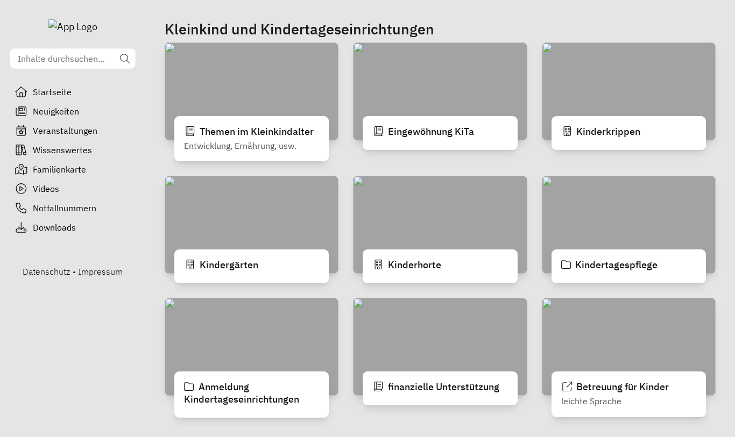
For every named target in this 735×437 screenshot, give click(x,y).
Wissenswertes (62, 150)
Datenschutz (46, 271)
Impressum (100, 271)
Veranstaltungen (65, 130)
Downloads (54, 227)
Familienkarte (59, 169)
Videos (46, 188)
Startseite (52, 92)
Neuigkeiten (56, 111)
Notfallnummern (64, 208)
